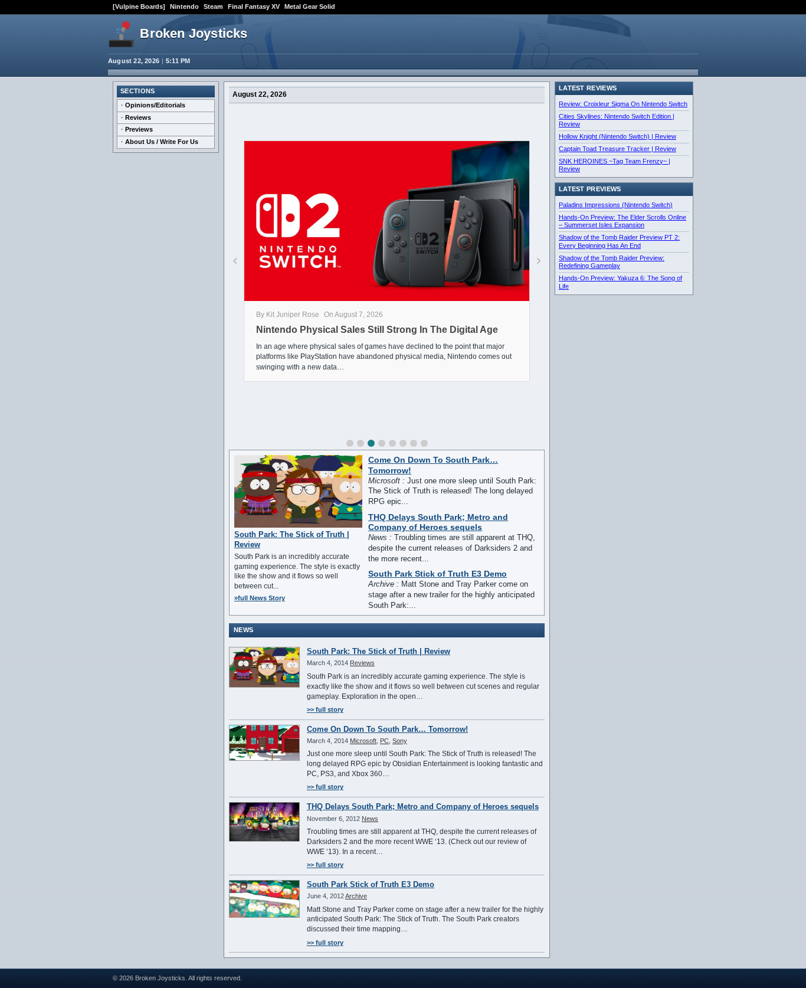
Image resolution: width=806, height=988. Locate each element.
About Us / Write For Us (161, 141)
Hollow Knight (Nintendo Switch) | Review (617, 136)
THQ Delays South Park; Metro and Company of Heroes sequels (423, 806)
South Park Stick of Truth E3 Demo (437, 574)
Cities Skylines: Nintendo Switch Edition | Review (616, 120)
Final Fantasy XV (254, 6)
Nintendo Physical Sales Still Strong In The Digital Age (377, 330)
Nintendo (184, 6)
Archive (356, 895)
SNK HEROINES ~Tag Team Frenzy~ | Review (614, 165)
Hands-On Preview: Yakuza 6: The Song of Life (620, 282)
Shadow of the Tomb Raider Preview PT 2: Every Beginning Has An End (619, 241)
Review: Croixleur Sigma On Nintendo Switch (623, 103)
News (370, 818)
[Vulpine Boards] (139, 6)
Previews (139, 129)
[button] (349, 443)
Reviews (138, 117)
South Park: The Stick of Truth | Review (378, 651)
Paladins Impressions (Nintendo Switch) (616, 204)
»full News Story (259, 597)
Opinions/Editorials (155, 105)
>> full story (325, 709)
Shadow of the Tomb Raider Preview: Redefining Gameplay (611, 262)
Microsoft (363, 740)
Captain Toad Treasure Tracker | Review (617, 148)
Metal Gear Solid (309, 6)
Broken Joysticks (193, 33)
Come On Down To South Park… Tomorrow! (387, 729)
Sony (399, 740)
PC (384, 740)
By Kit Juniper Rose (287, 314)
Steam (213, 6)
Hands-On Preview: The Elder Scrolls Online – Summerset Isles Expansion (622, 221)
